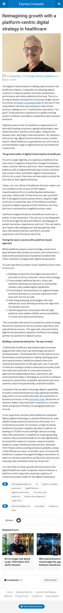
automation (16, 488)
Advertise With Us (24, 592)
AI (36, 484)
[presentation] (55, 553)
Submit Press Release (45, 592)
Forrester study (39, 492)
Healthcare (53, 506)
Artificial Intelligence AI (20, 506)
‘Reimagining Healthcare (21, 484)
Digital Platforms (32, 488)
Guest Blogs (39, 506)
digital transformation (20, 492)
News (13, 510)
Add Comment (50, 580)
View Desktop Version (32, 606)
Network (8, 596)
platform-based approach (35, 496)
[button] (4, 4)
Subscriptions (52, 596)
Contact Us (37, 596)
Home (10, 592)
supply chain (16, 500)
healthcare (15, 496)
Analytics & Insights (50, 484)
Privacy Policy (22, 596)
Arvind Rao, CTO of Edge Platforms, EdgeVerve (33, 76)
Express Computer (31, 4)
